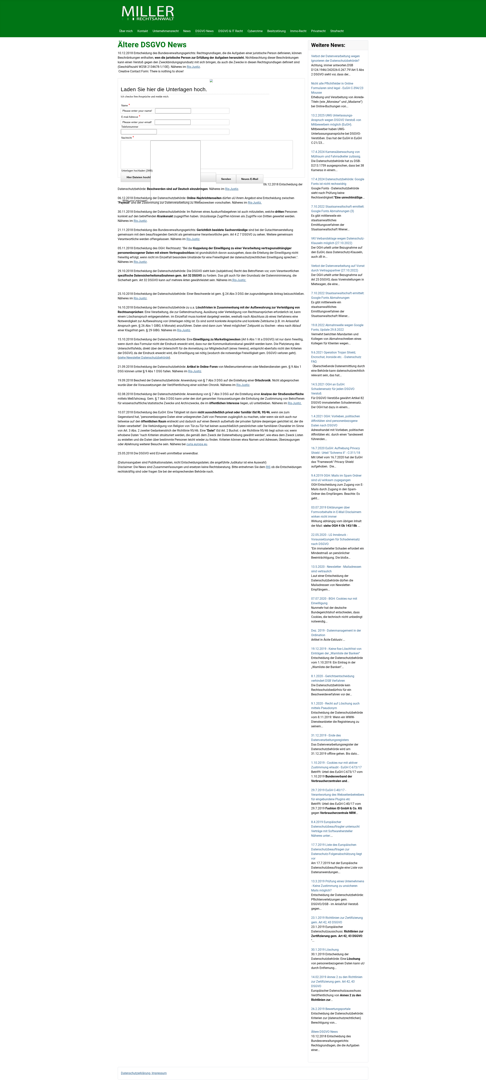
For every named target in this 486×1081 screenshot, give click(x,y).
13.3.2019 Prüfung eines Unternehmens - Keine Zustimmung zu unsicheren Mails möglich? (337, 885)
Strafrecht (337, 31)
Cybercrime (255, 31)
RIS (268, 467)
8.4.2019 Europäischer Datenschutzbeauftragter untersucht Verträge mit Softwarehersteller (335, 826)
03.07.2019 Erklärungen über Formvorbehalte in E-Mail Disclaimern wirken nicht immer (336, 512)
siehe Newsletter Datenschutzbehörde (144, 357)
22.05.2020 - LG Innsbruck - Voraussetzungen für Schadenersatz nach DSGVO (335, 539)
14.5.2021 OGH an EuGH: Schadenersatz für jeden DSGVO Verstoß (332, 389)
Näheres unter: (321, 835)
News (187, 31)
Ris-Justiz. (255, 202)
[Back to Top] (479, 1074)
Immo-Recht (298, 31)
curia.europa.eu (196, 444)
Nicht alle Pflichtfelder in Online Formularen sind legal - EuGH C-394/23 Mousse (337, 88)
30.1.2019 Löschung (325, 949)
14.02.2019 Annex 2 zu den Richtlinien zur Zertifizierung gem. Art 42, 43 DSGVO (336, 981)
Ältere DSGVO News (324, 1032)
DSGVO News (204, 31)
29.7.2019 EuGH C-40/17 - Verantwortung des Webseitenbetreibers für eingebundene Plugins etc (337, 794)
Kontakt (142, 31)
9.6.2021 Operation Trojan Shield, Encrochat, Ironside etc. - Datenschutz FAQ (336, 357)
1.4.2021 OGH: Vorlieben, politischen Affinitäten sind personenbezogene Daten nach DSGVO (335, 420)
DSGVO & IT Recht (230, 31)
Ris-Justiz (193, 67)
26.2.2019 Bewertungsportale (330, 1009)
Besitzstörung (276, 31)
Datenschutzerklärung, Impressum (144, 1073)
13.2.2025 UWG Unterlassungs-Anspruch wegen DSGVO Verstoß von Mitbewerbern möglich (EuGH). (336, 120)
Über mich (126, 31)
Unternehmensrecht (166, 31)
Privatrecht (318, 31)
